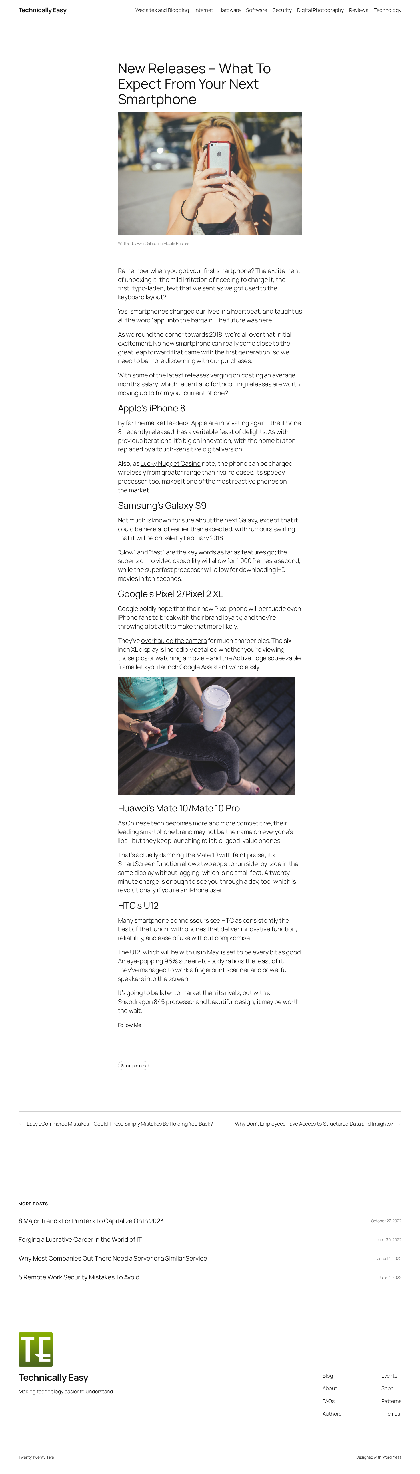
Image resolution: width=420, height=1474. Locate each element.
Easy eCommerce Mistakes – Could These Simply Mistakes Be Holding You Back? (120, 1123)
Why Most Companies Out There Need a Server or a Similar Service (113, 1258)
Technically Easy (42, 10)
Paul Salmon (148, 243)
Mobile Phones (176, 243)
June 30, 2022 (389, 1239)
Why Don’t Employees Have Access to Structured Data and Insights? (314, 1123)
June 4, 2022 (390, 1277)
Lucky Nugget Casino (171, 463)
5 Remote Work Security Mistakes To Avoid (79, 1277)
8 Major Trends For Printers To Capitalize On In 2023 (91, 1221)
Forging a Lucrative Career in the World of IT (80, 1239)
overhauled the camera (174, 640)
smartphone (233, 270)
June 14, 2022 (389, 1258)
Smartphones (133, 1065)
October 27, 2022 (386, 1220)
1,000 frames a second (268, 560)
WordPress (391, 1457)
